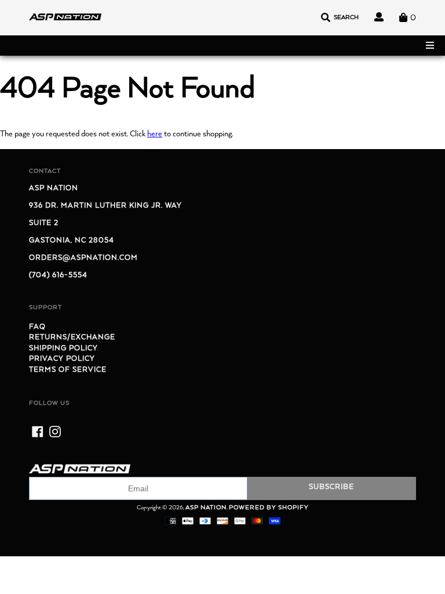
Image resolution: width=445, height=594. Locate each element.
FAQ (37, 327)
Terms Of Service (68, 369)
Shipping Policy (63, 348)
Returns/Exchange (72, 337)
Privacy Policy (62, 358)
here (154, 134)
